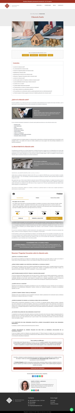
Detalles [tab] (37, 197)
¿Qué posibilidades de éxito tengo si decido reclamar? (25, 81)
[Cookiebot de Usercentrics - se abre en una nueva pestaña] (57, 194)
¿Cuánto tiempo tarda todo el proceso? (22, 85)
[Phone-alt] (38, 390)
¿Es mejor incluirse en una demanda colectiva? (23, 89)
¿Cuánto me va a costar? (19, 83)
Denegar (20, 218)
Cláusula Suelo (34, 172)
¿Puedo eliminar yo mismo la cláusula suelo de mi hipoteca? (26, 87)
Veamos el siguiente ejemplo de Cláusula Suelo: (24, 70)
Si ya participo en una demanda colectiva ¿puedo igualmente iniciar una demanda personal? (33, 91)
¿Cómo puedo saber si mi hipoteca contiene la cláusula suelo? (27, 80)
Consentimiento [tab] (20, 197)
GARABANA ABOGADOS (35, 342)
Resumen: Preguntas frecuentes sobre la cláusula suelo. (25, 76)
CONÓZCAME (48, 5)
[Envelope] (36, 390)
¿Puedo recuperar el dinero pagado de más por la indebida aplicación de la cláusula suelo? (32, 93)
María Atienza (38, 381)
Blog (34, 13)
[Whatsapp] (32, 390)
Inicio (31, 13)
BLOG (54, 5)
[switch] (31, 213)
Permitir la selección (37, 218)
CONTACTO (60, 5)
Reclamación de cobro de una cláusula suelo (23, 74)
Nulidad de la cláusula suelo (20, 72)
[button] (33, 376)
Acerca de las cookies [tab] (55, 197)
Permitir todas (54, 218)
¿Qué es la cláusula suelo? (19, 66)
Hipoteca (37, 13)
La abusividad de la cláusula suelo (21, 68)
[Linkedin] (34, 390)
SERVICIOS (39, 5)
